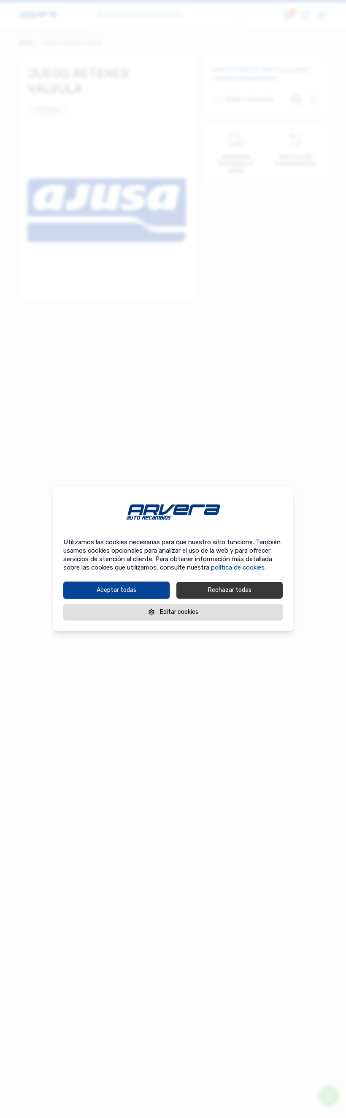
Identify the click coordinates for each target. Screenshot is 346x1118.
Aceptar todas (116, 590)
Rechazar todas (229, 590)
